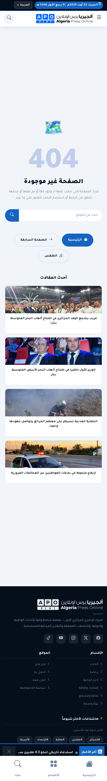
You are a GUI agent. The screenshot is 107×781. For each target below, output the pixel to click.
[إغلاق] (8, 752)
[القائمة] (99, 18)
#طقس (77, 739)
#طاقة (60, 739)
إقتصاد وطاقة (88, 688)
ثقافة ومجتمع (88, 696)
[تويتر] (86, 639)
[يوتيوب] (61, 639)
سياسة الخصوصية (33, 688)
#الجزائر (95, 739)
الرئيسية (75, 240)
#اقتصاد (42, 739)
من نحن (40, 664)
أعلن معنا (39, 680)
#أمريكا (25, 739)
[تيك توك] (48, 639)
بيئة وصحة (91, 704)
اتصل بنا (40, 672)
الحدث (94, 664)
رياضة (94, 672)
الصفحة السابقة (33, 240)
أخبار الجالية (90, 680)
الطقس (51, 256)
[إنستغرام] (73, 639)
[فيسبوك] (98, 639)
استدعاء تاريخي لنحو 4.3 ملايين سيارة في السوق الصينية (45, 752)
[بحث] (9, 19)
